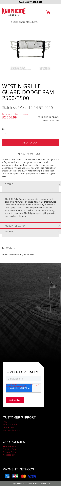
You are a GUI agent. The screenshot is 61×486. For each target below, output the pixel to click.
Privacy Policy (9, 452)
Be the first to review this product (15, 114)
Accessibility (9, 455)
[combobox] (28, 22)
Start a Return (10, 425)
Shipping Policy (10, 449)
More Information (15, 225)
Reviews (9, 231)
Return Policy (9, 446)
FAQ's (6, 422)
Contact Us (8, 427)
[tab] (30, 183)
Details (9, 184)
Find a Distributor (11, 430)
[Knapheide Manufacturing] (14, 13)
